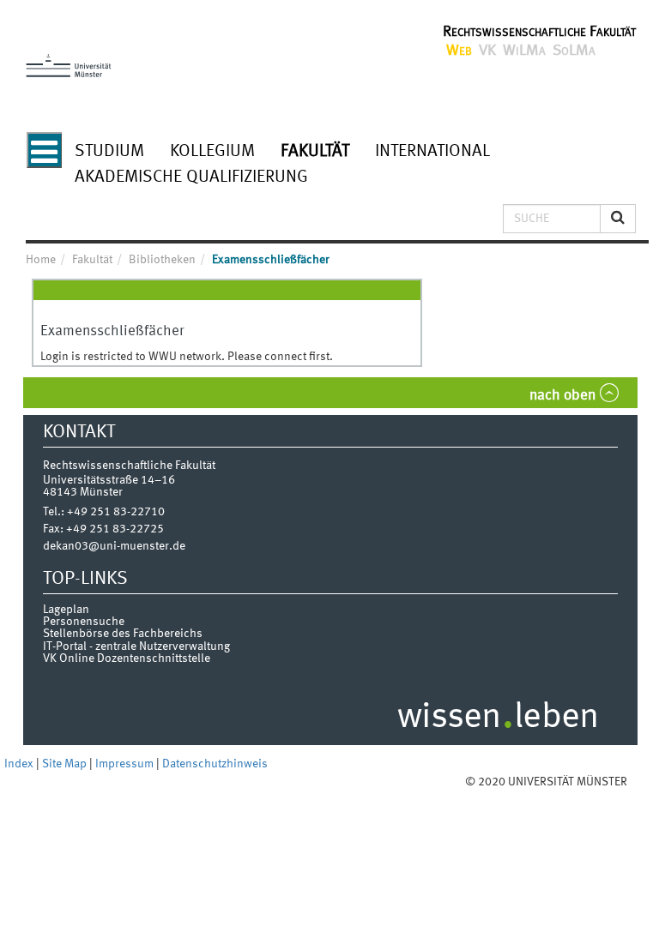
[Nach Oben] (643, 782)
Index (20, 764)
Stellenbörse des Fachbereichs (123, 634)
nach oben (562, 395)
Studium (109, 151)
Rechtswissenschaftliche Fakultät (539, 31)
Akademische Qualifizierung (191, 177)
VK (487, 50)
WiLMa (524, 50)
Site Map (65, 764)
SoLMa (574, 50)
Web (459, 50)
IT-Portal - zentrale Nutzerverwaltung (136, 646)
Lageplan (66, 610)
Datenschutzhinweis (215, 764)
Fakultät (315, 151)
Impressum (125, 764)
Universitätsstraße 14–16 (109, 480)
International (432, 151)
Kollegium (212, 151)
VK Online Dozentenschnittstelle (126, 658)
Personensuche (83, 622)
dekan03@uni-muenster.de (114, 546)
